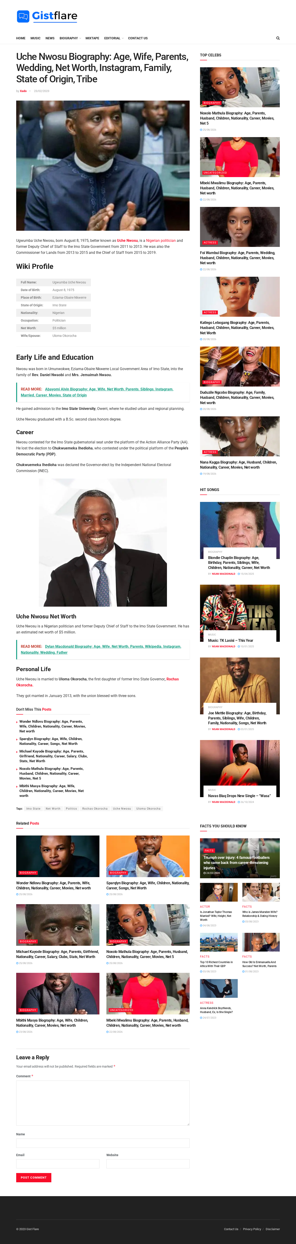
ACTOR (205, 906)
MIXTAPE (92, 38)
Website (112, 1155)
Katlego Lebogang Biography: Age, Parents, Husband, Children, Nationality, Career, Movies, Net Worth (237, 327)
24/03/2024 (213, 873)
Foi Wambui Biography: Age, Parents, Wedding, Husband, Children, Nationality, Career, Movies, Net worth (237, 258)
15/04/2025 (247, 573)
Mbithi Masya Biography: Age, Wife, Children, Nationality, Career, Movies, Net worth (51, 791)
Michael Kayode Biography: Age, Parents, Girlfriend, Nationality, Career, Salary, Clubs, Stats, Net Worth (53, 756)
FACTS (209, 850)
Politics (71, 808)
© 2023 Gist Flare (27, 1229)
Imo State (33, 808)
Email (20, 1155)
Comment (25, 1076)
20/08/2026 (209, 339)
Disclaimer (273, 1229)
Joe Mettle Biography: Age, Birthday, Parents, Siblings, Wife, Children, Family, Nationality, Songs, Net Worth (237, 718)
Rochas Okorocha (95, 808)
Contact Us (138, 38)
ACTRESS (210, 242)
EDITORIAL (112, 38)
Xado (23, 91)
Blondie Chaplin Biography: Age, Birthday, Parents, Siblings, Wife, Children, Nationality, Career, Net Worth (239, 563)
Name (20, 1134)
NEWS (50, 38)
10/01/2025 (247, 646)
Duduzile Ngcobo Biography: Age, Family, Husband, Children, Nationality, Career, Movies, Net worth (237, 397)
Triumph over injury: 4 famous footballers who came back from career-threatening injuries (237, 862)
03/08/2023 (251, 921)
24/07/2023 (209, 1017)
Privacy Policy (252, 1229)
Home (20, 38)
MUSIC (35, 38)
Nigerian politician (161, 240)
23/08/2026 (25, 1031)
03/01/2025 (247, 729)
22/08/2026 (115, 1031)
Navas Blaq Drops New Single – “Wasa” (239, 796)
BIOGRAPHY (69, 38)
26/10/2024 (247, 802)
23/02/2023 (41, 91)
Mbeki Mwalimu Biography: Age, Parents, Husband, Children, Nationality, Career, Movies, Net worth (237, 188)
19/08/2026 (209, 473)
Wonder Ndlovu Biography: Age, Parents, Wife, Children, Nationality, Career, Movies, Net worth (52, 726)
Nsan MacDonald (223, 573)
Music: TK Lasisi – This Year (230, 640)
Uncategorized (121, 1010)
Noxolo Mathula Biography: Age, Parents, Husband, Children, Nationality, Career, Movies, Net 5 (51, 773)
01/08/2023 (251, 971)
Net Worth (53, 808)
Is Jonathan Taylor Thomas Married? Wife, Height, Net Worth (216, 915)
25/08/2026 (25, 894)
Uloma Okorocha (148, 808)
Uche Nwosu (127, 240)
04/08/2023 (209, 925)
